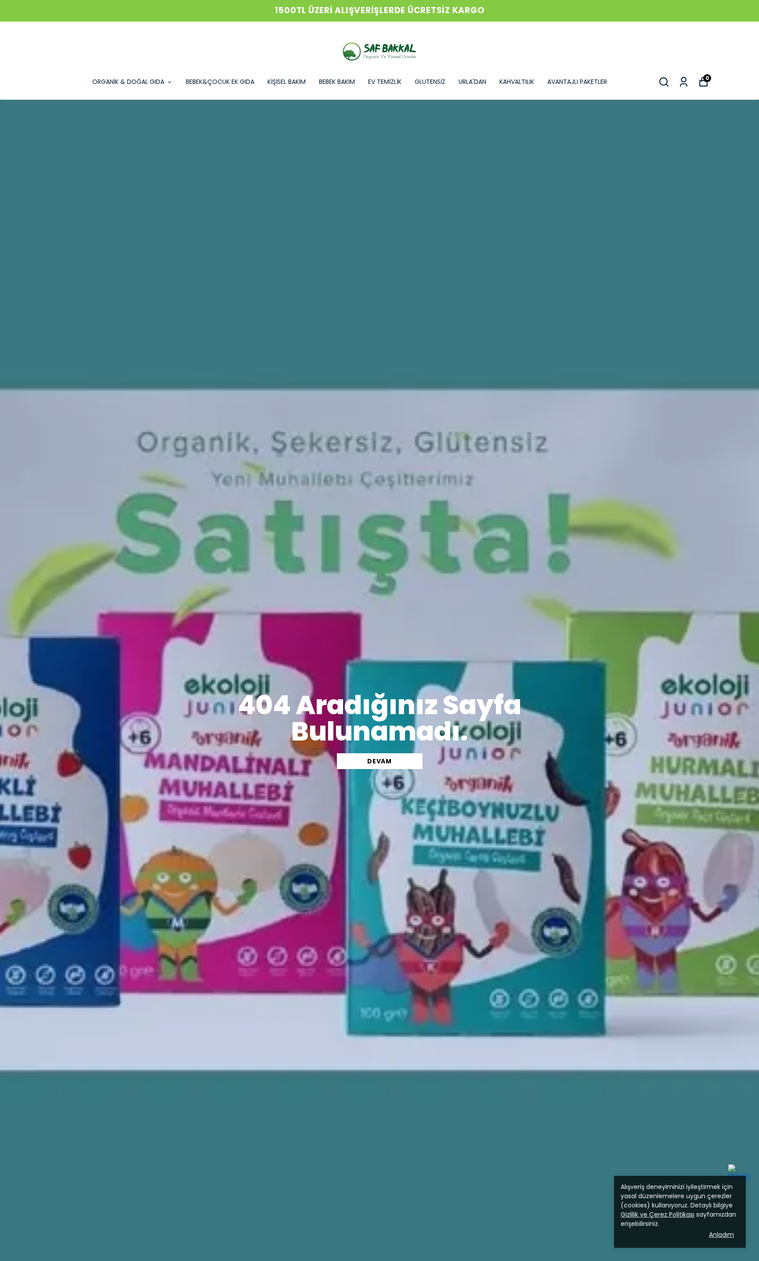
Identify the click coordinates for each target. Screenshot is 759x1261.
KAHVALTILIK (516, 81)
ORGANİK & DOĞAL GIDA (128, 81)
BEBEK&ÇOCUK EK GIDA (220, 81)
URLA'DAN (472, 81)
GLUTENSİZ (430, 81)
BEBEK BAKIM (337, 81)
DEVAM (379, 761)
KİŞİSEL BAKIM (286, 81)
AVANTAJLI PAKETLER (577, 81)
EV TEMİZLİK (384, 81)
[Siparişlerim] (683, 81)
